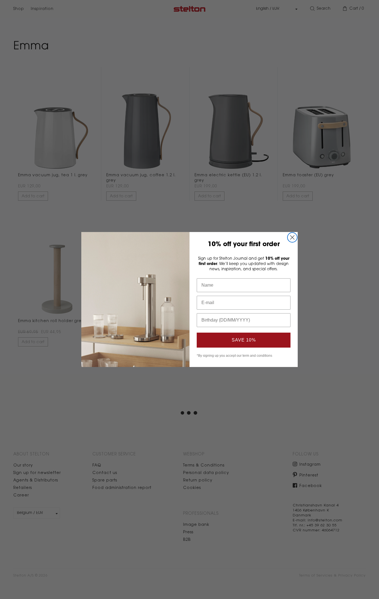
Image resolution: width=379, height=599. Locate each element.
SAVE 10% (244, 340)
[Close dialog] (292, 237)
